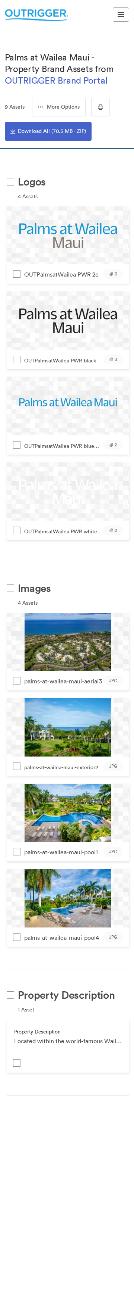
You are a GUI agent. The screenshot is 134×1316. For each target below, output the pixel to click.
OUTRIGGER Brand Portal (56, 80)
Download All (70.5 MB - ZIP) (52, 131)
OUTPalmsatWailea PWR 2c (61, 274)
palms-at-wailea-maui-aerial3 (63, 681)
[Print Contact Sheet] (100, 107)
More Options (63, 106)
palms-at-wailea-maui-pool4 (61, 937)
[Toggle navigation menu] (121, 14)
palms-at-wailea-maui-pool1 (61, 852)
